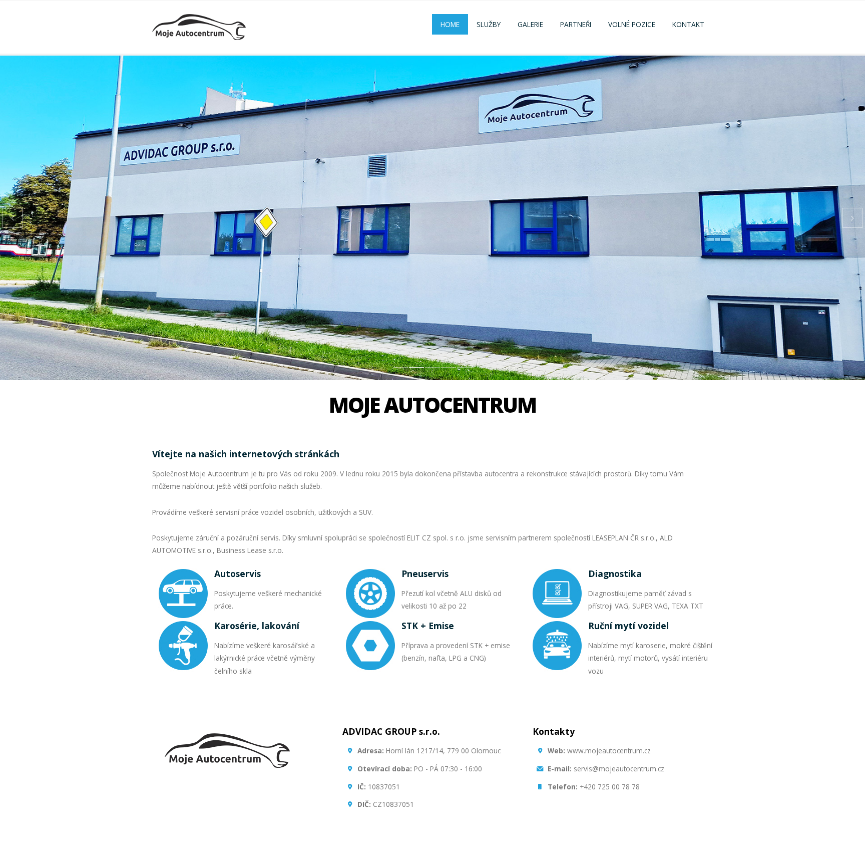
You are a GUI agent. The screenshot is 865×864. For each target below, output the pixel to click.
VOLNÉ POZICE (631, 24)
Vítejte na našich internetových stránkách (245, 454)
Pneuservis (425, 573)
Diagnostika (615, 573)
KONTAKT (688, 24)
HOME (450, 24)
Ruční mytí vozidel (628, 626)
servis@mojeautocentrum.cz (606, 768)
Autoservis (237, 573)
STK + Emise (427, 626)
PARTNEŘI (575, 24)
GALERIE (530, 24)
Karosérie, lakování (256, 626)
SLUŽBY (489, 24)
